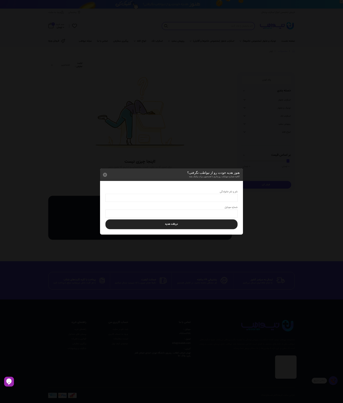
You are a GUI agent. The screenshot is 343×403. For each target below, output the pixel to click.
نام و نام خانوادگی (225, 192)
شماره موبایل (228, 207)
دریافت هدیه (171, 224)
